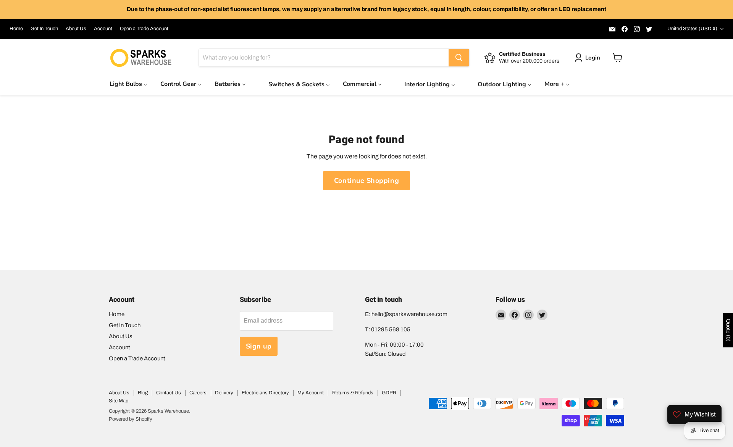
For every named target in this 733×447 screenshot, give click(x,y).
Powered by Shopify (130, 419)
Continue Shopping (366, 180)
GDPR (389, 392)
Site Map (118, 400)
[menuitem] (128, 84)
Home (16, 28)
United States (692, 28)
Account (103, 28)
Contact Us (168, 392)
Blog (143, 392)
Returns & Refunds (352, 392)
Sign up (259, 346)
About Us (76, 28)
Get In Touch (44, 28)
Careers (198, 392)
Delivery (224, 392)
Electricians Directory (265, 392)
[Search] (459, 57)
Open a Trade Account (144, 28)
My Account (310, 392)
